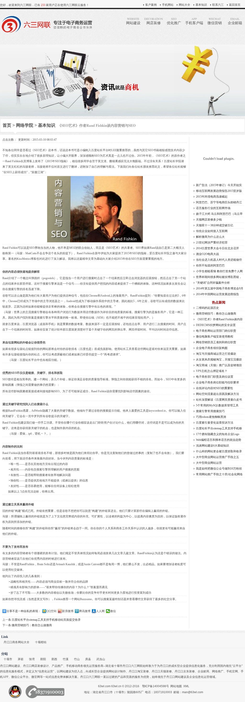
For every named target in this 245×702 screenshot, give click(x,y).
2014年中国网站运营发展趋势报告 (217, 294)
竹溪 (65, 659)
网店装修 (153, 21)
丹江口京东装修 (185, 671)
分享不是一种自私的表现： (23, 611)
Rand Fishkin (10, 247)
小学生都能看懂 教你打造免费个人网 (219, 271)
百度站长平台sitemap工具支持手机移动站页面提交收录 (46, 619)
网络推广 (217, 671)
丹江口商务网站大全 (16, 642)
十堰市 (8, 659)
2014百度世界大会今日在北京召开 (217, 248)
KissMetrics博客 (26, 258)
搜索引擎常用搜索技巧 (210, 411)
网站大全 (184, 4)
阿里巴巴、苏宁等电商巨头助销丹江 (219, 202)
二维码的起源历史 (207, 308)
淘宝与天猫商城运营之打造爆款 (216, 353)
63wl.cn (116, 686)
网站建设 (133, 21)
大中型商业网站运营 (209, 462)
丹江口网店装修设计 (36, 666)
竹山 (77, 659)
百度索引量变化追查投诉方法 (214, 422)
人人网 (100, 611)
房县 (88, 659)
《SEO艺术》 (39, 150)
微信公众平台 (19, 677)
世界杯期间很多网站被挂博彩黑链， (219, 277)
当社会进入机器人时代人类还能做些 (219, 259)
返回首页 (234, 4)
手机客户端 (194, 21)
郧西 (54, 659)
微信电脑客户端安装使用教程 (214, 336)
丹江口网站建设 (10, 666)
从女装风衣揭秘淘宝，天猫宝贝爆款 (219, 359)
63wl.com (104, 686)
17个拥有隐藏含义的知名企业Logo (217, 434)
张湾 (32, 659)
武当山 (100, 659)
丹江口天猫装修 (162, 671)
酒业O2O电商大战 (207, 254)
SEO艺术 (162, 155)
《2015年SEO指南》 (56, 161)
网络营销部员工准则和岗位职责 (216, 342)
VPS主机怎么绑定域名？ (211, 371)
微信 (113, 611)
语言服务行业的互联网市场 (213, 208)
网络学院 (24, 125)
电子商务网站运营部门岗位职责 (216, 330)
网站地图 (176, 686)
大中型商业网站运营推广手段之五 (217, 457)
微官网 (35, 677)
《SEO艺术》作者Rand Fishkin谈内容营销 (219, 320)
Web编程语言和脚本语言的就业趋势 (218, 440)
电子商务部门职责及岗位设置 (214, 376)
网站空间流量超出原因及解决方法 (217, 394)
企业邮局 (203, 671)
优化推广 (174, 21)
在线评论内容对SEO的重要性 (214, 388)
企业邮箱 (235, 21)
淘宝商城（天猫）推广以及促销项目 (219, 365)
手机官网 (232, 671)
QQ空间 (51, 611)
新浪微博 (67, 611)
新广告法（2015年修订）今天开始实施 (219, 185)
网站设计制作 (117, 671)
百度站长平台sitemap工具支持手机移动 (219, 429)
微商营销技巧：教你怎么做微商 (32, 625)
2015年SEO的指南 (135, 253)
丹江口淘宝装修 (139, 671)
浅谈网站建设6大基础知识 (212, 445)
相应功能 (51, 360)
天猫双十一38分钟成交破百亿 (214, 225)
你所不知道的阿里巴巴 (210, 265)
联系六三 (218, 4)
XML (186, 686)
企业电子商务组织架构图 (212, 348)
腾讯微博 (84, 611)
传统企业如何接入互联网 (212, 231)
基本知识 (201, 4)
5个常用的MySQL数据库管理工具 (217, 405)
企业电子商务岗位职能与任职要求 (217, 382)
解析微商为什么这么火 (210, 236)
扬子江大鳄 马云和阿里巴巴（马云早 (219, 214)
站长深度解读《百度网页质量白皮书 (219, 399)
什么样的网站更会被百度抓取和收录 (219, 451)
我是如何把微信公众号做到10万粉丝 (219, 468)
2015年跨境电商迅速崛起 (212, 196)
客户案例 (151, 4)
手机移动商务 (74, 666)
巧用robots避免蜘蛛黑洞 (211, 417)
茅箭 (20, 659)
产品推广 (57, 666)
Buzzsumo (86, 599)
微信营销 (214, 21)
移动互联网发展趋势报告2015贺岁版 (219, 191)
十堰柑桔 (40, 642)
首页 (7, 125)
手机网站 (167, 4)
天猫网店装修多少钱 (209, 219)
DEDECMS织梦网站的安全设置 (216, 325)
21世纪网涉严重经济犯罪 (212, 242)
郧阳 (43, 659)
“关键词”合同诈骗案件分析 (213, 282)
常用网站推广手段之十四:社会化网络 (219, 474)
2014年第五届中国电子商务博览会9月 (219, 288)
